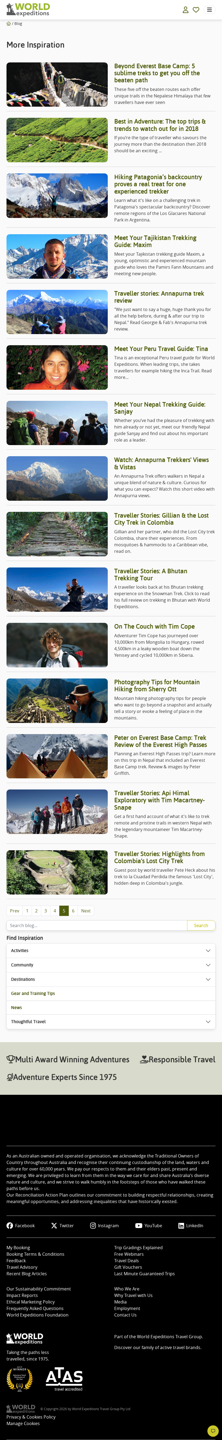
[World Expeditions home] (28, 10)
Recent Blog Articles (26, 1274)
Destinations (23, 979)
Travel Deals (126, 1261)
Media (120, 1302)
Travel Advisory (21, 1267)
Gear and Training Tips (33, 993)
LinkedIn (194, 1226)
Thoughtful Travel (28, 1021)
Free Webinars (129, 1254)
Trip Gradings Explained (138, 1248)
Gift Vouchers (128, 1267)
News (16, 1007)
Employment (127, 1308)
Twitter (67, 1226)
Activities (19, 950)
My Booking (18, 1248)
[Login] (185, 10)
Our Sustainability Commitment (38, 1289)
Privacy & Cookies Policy (31, 1417)
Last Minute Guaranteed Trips (144, 1274)
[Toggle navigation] (210, 10)
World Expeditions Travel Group (169, 1337)
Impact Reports (22, 1295)
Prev (14, 911)
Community (22, 965)
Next (86, 911)
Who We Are (126, 1289)
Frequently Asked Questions (35, 1308)
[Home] (8, 23)
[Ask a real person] (213, 1431)
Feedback (16, 1261)
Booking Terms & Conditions (35, 1254)
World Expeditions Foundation (37, 1315)
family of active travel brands (171, 1347)
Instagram (108, 1226)
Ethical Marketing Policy (30, 1302)
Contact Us (125, 1315)
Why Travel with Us (133, 1295)
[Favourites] (196, 10)
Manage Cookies (23, 1423)
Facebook (25, 1226)
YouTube (153, 1226)
